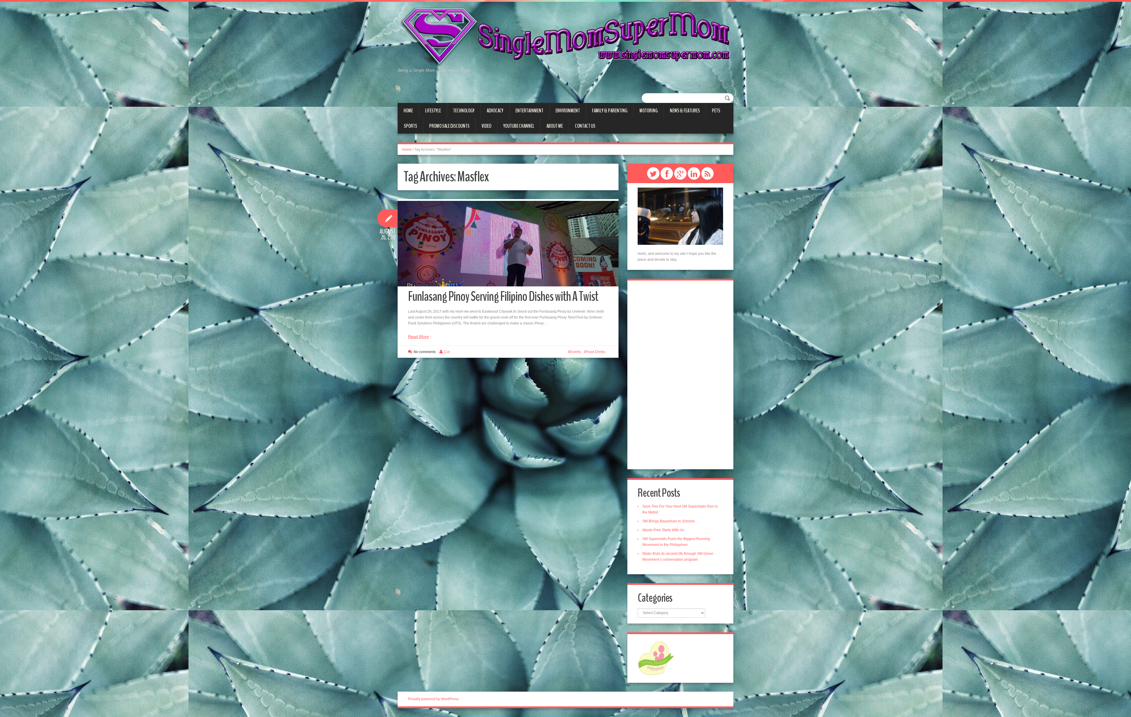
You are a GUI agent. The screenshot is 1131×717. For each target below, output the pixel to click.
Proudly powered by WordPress (433, 699)
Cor (447, 352)
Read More (418, 336)
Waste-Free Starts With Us (663, 530)
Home (408, 110)
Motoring (648, 110)
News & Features (685, 110)
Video (486, 125)
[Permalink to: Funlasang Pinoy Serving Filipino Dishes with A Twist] (508, 243)
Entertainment (529, 110)
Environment (567, 110)
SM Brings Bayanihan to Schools (668, 521)
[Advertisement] (680, 374)
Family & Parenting (609, 110)
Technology (463, 110)
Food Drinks (595, 352)
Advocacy (495, 110)
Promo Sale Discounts (449, 125)
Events (575, 352)
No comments (425, 352)
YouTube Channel (518, 125)
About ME (554, 125)
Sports (410, 125)
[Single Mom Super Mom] (565, 37)
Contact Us (585, 125)
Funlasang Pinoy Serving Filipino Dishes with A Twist (503, 297)
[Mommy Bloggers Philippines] (656, 658)
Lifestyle (433, 110)
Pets (716, 110)
